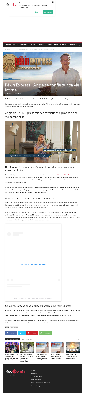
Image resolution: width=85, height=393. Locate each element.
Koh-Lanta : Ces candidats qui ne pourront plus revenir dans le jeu (72, 357)
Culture (41, 45)
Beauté (33, 45)
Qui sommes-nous (36, 376)
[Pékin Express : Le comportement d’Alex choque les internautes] (42, 347)
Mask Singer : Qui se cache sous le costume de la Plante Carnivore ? (11, 357)
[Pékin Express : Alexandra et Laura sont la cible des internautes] (57, 347)
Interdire (38, 12)
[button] (78, 45)
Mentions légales (36, 379)
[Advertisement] (42, 26)
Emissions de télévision (22, 49)
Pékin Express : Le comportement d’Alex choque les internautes (41, 357)
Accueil (8, 45)
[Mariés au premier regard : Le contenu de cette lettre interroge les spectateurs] (27, 347)
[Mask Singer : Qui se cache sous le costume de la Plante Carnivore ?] (12, 347)
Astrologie (23, 45)
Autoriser (48, 12)
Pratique (63, 45)
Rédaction (34, 373)
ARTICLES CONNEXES (12, 339)
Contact (33, 370)
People (56, 45)
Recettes (72, 45)
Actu (14, 45)
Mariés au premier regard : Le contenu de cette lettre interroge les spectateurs (26, 358)
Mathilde (9, 93)
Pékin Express (13, 327)
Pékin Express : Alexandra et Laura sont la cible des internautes (57, 357)
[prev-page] (76, 339)
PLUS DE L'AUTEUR (27, 339)
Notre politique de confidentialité (40, 383)
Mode (50, 45)
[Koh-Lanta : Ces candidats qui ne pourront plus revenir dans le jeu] (73, 347)
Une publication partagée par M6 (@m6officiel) (33, 298)
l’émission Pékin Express (65, 175)
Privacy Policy (35, 386)
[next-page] (79, 339)
